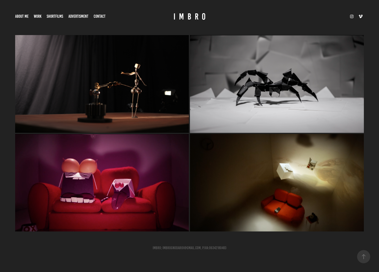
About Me (22, 16)
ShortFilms (55, 16)
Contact (99, 16)
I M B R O (189, 16)
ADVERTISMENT (78, 16)
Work (37, 16)
